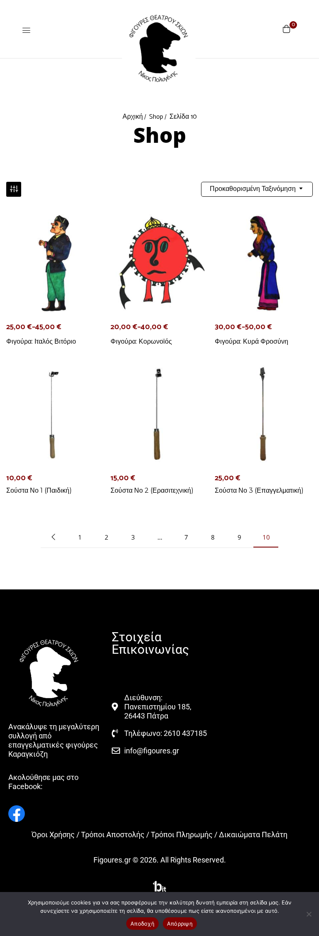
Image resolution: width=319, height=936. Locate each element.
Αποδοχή (142, 923)
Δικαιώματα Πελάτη (253, 834)
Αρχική (133, 116)
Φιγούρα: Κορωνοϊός (141, 341)
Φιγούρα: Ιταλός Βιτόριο (41, 341)
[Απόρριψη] (308, 914)
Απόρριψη (180, 923)
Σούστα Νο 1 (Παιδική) (39, 490)
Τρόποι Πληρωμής (182, 834)
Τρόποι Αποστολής (113, 834)
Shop (156, 116)
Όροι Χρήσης (53, 834)
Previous (53, 537)
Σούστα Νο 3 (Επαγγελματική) (259, 490)
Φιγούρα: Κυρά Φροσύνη (251, 341)
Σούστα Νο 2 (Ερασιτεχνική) (152, 490)
